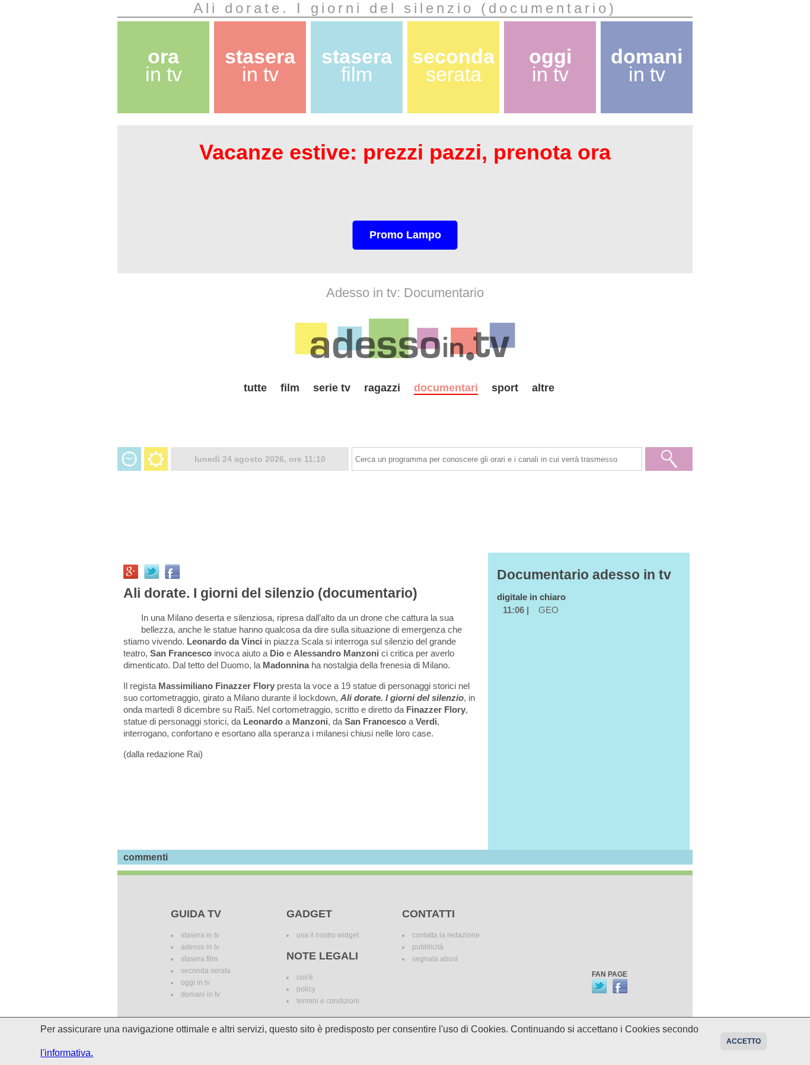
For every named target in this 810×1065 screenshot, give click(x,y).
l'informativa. (66, 1053)
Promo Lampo (405, 235)
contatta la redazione (446, 935)
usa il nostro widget (327, 935)
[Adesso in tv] (405, 339)
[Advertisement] (405, 416)
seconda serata (206, 971)
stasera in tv (200, 935)
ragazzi (382, 388)
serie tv (331, 388)
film (289, 388)
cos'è (304, 977)
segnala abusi (435, 959)
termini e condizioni (327, 1001)
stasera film (199, 959)
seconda (453, 65)
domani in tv (200, 994)
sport (505, 388)
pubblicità (428, 947)
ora (163, 65)
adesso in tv (200, 947)
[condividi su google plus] (130, 572)
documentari (446, 388)
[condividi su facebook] (172, 572)
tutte (255, 388)
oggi (550, 65)
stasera (260, 65)
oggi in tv (195, 982)
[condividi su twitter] (151, 572)
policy (305, 989)
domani (647, 65)
